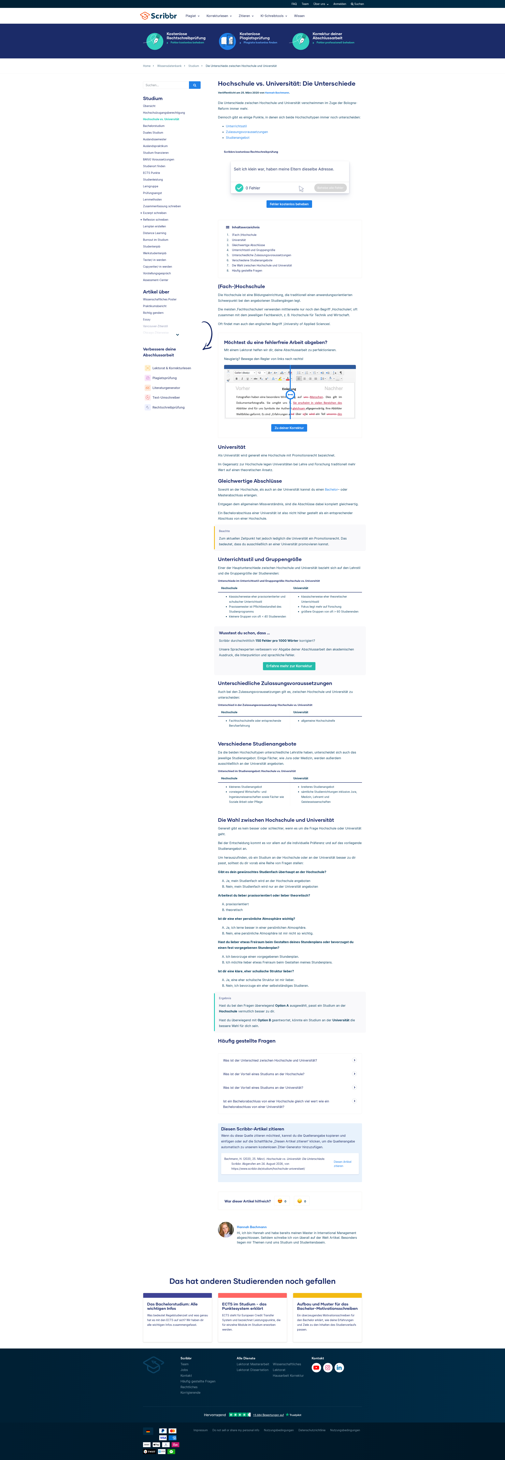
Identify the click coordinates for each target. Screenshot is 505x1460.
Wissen (299, 16)
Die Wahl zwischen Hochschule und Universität (262, 265)
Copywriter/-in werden (157, 266)
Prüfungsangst (152, 193)
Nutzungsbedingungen (279, 1430)
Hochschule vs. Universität (161, 119)
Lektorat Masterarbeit (253, 1364)
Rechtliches (188, 1387)
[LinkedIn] (339, 1367)
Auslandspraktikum (155, 146)
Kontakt (186, 1376)
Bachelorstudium (154, 125)
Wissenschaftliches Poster (160, 299)
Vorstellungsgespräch (157, 273)
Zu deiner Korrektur (289, 428)
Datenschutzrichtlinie (311, 1430)
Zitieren (245, 16)
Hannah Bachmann (277, 92)
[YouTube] (316, 1367)
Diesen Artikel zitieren (342, 1164)
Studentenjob (151, 246)
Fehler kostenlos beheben (289, 204)
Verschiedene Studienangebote (252, 260)
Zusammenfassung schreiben (162, 206)
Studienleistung (153, 179)
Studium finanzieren (156, 152)
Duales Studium (153, 132)
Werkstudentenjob (154, 253)
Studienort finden (154, 166)
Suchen (359, 4)
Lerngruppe (150, 186)
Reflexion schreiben (155, 219)
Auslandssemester (154, 139)
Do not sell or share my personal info (235, 1430)
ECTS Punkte (151, 172)
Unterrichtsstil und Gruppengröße (253, 250)
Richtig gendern (153, 312)
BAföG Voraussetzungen (158, 159)
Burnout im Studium (155, 239)
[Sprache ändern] (148, 1431)
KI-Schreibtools (272, 16)
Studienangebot (238, 138)
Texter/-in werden (154, 259)
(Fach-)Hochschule (244, 234)
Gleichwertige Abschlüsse (248, 245)
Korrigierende (190, 1392)
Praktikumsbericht (154, 306)
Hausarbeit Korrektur (288, 1376)
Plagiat (191, 16)
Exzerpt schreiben (154, 213)
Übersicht (149, 106)
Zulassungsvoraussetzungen (247, 132)
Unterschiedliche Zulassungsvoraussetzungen (261, 255)
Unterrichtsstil (236, 126)
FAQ (294, 4)
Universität (239, 240)
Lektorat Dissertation (252, 1370)
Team (305, 4)
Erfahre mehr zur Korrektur (289, 666)
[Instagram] (328, 1367)
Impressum (201, 1430)
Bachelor (331, 489)
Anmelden (339, 4)
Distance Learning (154, 233)
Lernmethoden (152, 199)
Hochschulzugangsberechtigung (164, 112)
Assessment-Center (155, 280)
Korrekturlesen (218, 16)
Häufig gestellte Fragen (247, 270)
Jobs (184, 1370)
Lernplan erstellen (154, 226)
